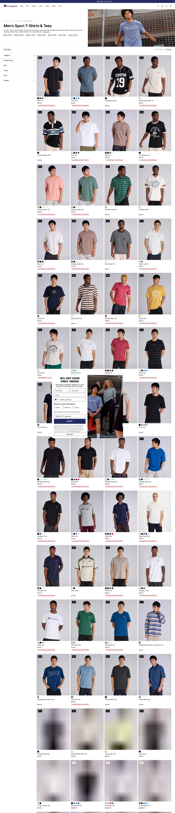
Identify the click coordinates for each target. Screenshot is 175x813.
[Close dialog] (120, 377)
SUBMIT (70, 421)
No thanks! (69, 434)
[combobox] (57, 399)
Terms (78, 431)
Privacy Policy (73, 431)
